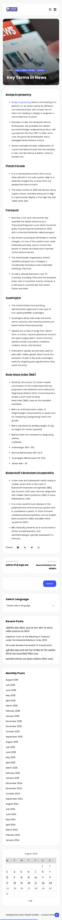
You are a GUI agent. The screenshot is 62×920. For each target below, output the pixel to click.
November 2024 (14, 788)
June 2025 (11, 752)
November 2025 (14, 726)
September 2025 (14, 736)
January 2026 (12, 716)
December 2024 (14, 783)
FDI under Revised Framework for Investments (29, 645)
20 (29, 882)
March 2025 (11, 767)
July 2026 (10, 685)
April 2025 (10, 762)
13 (29, 877)
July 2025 (10, 747)
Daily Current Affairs (25, 70)
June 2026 (11, 690)
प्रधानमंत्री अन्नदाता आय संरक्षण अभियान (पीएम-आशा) (29, 659)
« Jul (30, 900)
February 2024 (13, 834)
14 (36, 877)
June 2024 (11, 814)
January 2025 (12, 778)
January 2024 (12, 840)
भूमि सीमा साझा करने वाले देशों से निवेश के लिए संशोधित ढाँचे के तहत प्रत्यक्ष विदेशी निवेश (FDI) (30, 652)
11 (14, 877)
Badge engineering (21, 102)
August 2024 (12, 803)
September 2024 (14, 798)
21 (36, 882)
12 (21, 877)
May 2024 (11, 819)
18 (15, 882)
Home (9, 70)
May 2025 (10, 757)
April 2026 (10, 700)
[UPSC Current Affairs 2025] (11, 9)
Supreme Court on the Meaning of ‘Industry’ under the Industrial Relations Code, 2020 (28, 638)
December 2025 (14, 721)
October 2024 (13, 793)
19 (21, 882)
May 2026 (10, 695)
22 (43, 882)
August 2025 (12, 741)
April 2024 (11, 824)
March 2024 (12, 829)
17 (7, 882)
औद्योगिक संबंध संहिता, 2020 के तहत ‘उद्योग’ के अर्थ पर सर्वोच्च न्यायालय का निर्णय (29, 630)
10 (7, 877)
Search (49, 583)
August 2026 (12, 679)
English (40, 70)
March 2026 (12, 705)
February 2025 (13, 773)
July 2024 (10, 809)
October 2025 (13, 731)
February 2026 (13, 710)
